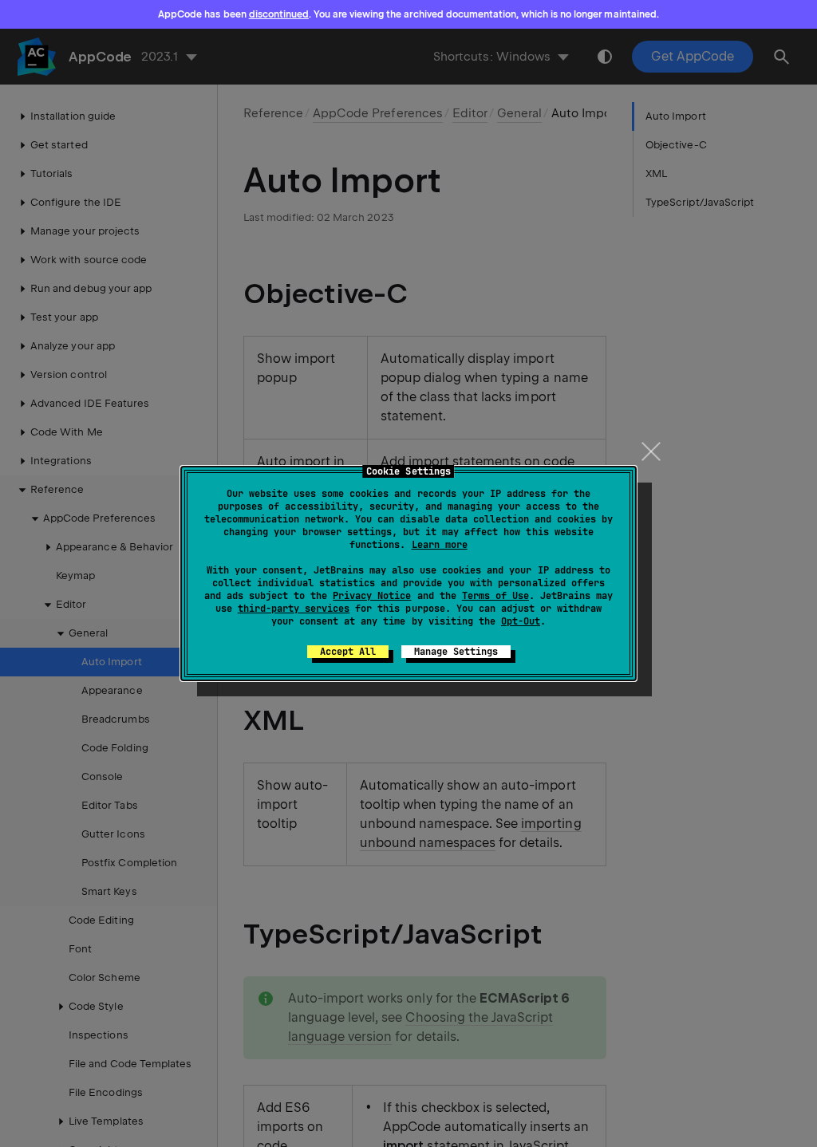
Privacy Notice (372, 595)
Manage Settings (456, 651)
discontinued (279, 14)
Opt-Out (520, 621)
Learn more (440, 544)
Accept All (348, 651)
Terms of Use (495, 595)
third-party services (293, 608)
